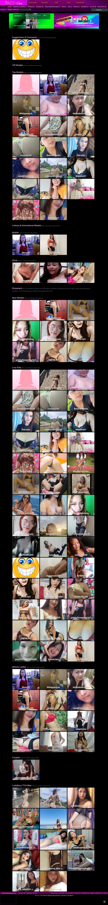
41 (90, 409)
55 (90, 555)
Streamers (76, 6)
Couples (3, 9)
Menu (56, 2)
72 (35, 618)
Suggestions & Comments (19, 6)
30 (35, 750)
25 (90, 493)
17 (35, 778)
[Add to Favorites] (14, 58)
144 (90, 869)
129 (35, 555)
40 (62, 218)
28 (62, 750)
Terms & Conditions (69, 893)
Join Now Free (80, 2)
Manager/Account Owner (31, 893)
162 (63, 93)
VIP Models (31, 6)
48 (90, 198)
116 (90, 597)
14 (90, 848)
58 (35, 198)
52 (35, 848)
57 (35, 806)
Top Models (39, 6)
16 (35, 177)
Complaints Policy (86, 893)
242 (90, 806)
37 (90, 135)
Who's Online (33, 2)
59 (92, 92)
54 (90, 93)
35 (62, 135)
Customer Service (54, 893)
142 (63, 514)
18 (90, 177)
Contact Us (105, 893)
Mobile (64, 6)
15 (90, 114)
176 (63, 618)
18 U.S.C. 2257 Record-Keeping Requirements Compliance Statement (54, 895)
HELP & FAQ (61, 893)
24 (35, 218)
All (9, 6)
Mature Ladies (102, 6)
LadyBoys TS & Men (12, 9)
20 (62, 730)
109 (35, 281)
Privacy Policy (78, 893)
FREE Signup (44, 2)
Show (70, 6)
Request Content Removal (96, 893)
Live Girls (93, 6)
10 (90, 472)
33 (62, 253)
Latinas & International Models (52, 6)
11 (35, 114)
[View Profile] (14, 41)
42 (90, 730)
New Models (84, 6)
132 (63, 493)
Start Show (26, 276)
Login (68, 2)
